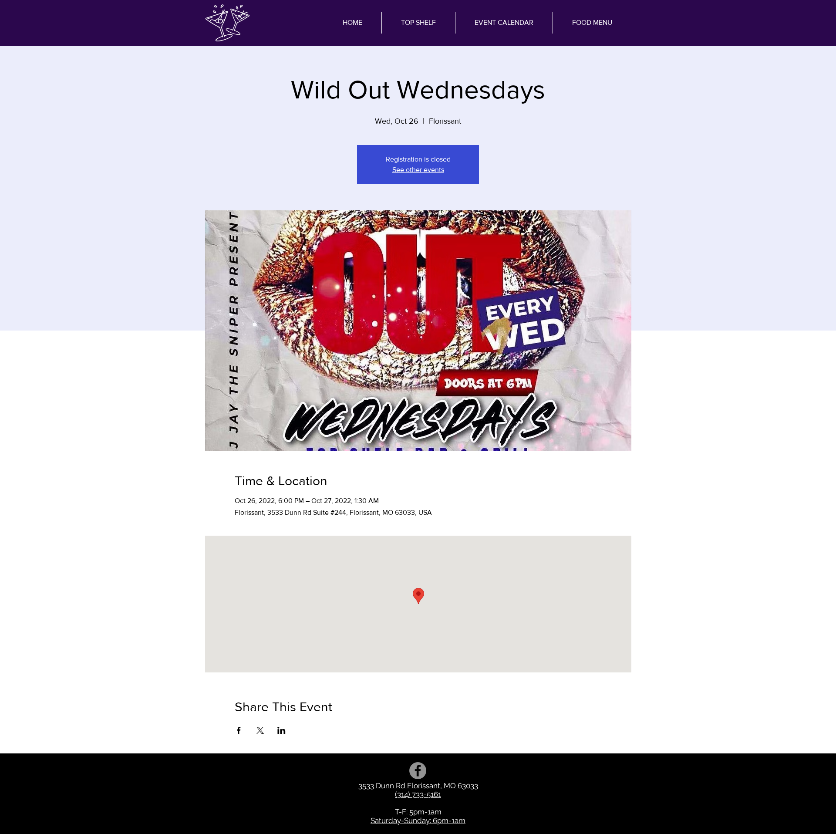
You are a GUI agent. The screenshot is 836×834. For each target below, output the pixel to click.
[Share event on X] (260, 730)
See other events (418, 169)
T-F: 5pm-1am (418, 811)
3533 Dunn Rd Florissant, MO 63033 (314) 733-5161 (418, 790)
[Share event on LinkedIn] (281, 730)
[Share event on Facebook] (239, 730)
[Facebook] (417, 770)
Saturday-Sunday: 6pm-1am (418, 820)
